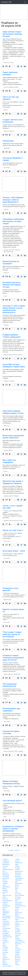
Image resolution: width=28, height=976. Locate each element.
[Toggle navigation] (25, 2)
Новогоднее (6, 923)
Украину (5, 957)
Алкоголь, (6, 87)
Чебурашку (18, 880)
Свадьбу (6, 209)
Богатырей (6, 876)
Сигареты (5, 947)
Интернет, (12, 250)
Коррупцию (17, 674)
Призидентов (6, 935)
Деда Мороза (6, 886)
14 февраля (6, 861)
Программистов (8, 251)
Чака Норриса (19, 878)
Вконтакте (18, 957)
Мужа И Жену (6, 918)
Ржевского (6, 942)
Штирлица (18, 943)
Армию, (6, 131)
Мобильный (18, 912)
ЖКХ (16, 962)
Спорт (12, 62)
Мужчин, (17, 250)
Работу (17, 937)
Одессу (17, 923)
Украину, (6, 450)
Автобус (17, 869)
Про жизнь (7, 167)
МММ (4, 914)
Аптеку (5, 868)
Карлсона (5, 902)
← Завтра (10, 850)
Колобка (5, 904)
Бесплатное (6, 874)
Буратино (5, 881)
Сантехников (18, 940)
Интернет (5, 899)
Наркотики (6, 921)
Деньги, (6, 751)
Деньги (6, 110)
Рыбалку (17, 938)
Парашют (17, 924)
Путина (6, 645)
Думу (16, 87)
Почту (17, 926)
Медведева (6, 912)
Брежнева (18, 874)
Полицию (17, 930)
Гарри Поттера (7, 895)
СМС (16, 945)
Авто (4, 871)
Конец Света (18, 902)
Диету (17, 886)
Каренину (17, 899)
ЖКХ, (16, 751)
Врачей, (6, 599)
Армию (17, 866)
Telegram (12, 381)
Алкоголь (6, 272)
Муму (16, 914)
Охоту (4, 926)
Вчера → (17, 850)
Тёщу (5, 296)
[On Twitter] (21, 66)
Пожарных (6, 933)
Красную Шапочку (20, 905)
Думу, (5, 674)
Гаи (16, 890)
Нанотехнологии (19, 918)
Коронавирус (6, 905)
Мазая (17, 909)
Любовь (17, 907)
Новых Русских (19, 921)
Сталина (5, 950)
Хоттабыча (18, 893)
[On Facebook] (18, 66)
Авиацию (6, 325)
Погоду (21, 520)
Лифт (4, 909)
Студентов (11, 131)
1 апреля (17, 859)
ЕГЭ (4, 893)
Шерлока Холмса (20, 942)
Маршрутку (6, 911)
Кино (5, 816)
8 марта (17, 861)
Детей (17, 885)
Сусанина (5, 952)
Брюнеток (18, 876)
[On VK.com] (25, 66)
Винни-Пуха (6, 959)
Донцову (5, 892)
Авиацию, (6, 381)
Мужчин (20, 354)
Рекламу (5, 940)
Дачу (16, 881)
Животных (7, 425)
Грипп (4, 897)
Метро (17, 911)
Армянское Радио (8, 869)
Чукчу (4, 885)
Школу (11, 450)
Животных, (7, 62)
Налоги (5, 919)
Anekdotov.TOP (6, 2)
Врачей (5, 962)
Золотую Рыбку (7, 966)
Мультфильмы (7, 916)
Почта (24, 972)
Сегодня (5, 859)
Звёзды (17, 964)
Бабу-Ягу (5, 873)
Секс (4, 943)
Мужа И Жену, (13, 354)
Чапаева (5, 883)
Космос (5, 907)
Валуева (17, 956)
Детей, (11, 496)
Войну (4, 961)
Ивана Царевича (7, 900)
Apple (16, 864)
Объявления (7, 148)
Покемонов (6, 931)
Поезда (5, 930)
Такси (4, 954)
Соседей (20, 751)
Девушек (5, 890)
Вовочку (17, 959)
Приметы (17, 931)
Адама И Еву (18, 862)
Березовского (19, 871)
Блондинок (18, 873)
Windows (17, 961)
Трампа (17, 954)
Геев (16, 892)
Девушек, (12, 87)
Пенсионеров (6, 928)
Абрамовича (6, 864)
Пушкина (17, 935)
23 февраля (6, 862)
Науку (17, 919)
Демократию (18, 883)
